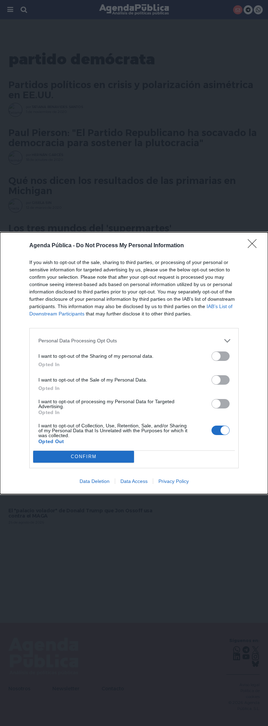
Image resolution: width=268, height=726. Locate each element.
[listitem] (134, 340)
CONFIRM (84, 456)
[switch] (220, 356)
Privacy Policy (173, 481)
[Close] (254, 245)
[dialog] (134, 363)
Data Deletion (95, 481)
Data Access (134, 481)
